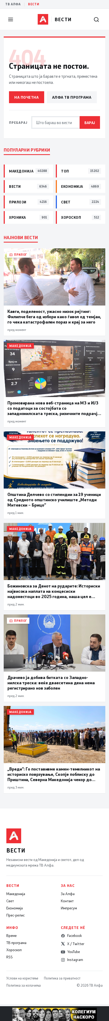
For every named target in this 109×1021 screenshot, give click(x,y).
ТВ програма (16, 942)
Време (11, 935)
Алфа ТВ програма (72, 97)
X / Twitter (75, 943)
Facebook (74, 935)
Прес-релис (15, 915)
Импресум (69, 908)
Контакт (67, 901)
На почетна (26, 97)
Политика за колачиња (23, 985)
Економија (14, 908)
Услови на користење (22, 978)
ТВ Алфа (13, 4)
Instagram (75, 959)
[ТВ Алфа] (43, 19)
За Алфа (68, 893)
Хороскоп (14, 949)
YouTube (73, 951)
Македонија (15, 893)
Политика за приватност (62, 978)
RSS (9, 957)
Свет (10, 901)
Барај (89, 122)
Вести (33, 4)
